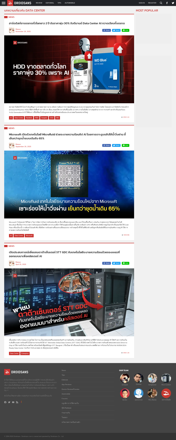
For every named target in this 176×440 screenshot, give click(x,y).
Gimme (138, 384)
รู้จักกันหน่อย (66, 408)
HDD (36, 118)
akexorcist (138, 400)
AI (11, 118)
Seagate (44, 118)
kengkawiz (152, 385)
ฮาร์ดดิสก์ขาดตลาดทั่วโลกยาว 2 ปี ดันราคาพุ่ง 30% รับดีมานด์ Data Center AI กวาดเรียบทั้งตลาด (67, 23)
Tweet (117, 30)
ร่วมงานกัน (66, 413)
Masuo (18, 29)
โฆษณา (65, 417)
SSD (51, 118)
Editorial (50, 3)
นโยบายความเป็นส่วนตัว (71, 422)
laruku (124, 400)
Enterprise (24, 353)
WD (57, 118)
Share (108, 30)
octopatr (125, 385)
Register (152, 3)
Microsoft (29, 235)
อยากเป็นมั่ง (166, 400)
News (11, 17)
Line (126, 30)
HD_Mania (152, 400)
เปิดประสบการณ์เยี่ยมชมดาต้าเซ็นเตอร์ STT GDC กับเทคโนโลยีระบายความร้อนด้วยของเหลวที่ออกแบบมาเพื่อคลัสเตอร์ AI (64, 254)
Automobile (70, 3)
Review (39, 3)
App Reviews (66, 384)
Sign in (142, 3)
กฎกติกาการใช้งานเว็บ (70, 403)
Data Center (19, 118)
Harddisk (29, 118)
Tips (59, 3)
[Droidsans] (19, 3)
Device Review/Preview (70, 389)
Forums (65, 398)
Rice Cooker (166, 385)
